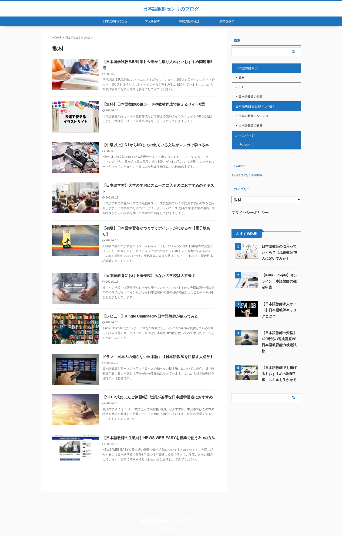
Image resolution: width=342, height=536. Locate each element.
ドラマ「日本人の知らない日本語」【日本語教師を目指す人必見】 (158, 357)
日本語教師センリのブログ (171, 8)
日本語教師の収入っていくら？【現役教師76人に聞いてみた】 (279, 252)
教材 (241, 77)
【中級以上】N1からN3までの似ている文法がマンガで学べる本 (155, 145)
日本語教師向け (246, 68)
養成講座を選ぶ (189, 21)
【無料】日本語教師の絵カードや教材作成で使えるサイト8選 (153, 104)
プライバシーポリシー (148, 509)
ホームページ (245, 135)
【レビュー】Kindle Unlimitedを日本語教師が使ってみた (150, 316)
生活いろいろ (245, 145)
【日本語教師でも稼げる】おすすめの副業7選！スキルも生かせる (279, 374)
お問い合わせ (199, 509)
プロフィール (176, 509)
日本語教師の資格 (250, 125)
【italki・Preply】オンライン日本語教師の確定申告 (279, 281)
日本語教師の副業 (250, 96)
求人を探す (152, 21)
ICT (240, 87)
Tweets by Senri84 (246, 175)
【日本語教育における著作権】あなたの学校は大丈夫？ (148, 276)
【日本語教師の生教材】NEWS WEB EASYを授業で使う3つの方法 (158, 438)
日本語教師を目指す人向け (254, 106)
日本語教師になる (115, 21)
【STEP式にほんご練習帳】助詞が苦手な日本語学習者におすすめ (157, 397)
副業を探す (227, 21)
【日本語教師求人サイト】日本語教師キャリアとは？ (279, 310)
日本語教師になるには (253, 116)
